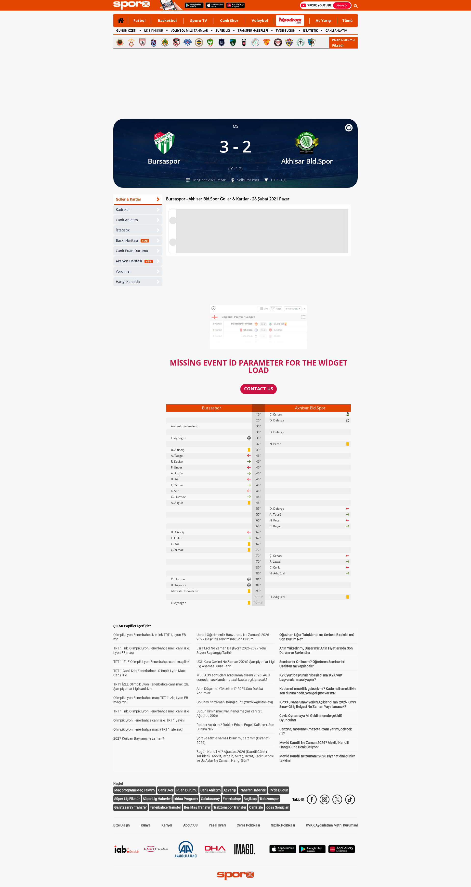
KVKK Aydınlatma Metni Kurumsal (332, 825)
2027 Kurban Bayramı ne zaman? (138, 738)
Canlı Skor (229, 20)
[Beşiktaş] (244, 42)
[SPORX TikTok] (350, 799)
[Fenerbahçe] (199, 42)
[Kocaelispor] (233, 42)
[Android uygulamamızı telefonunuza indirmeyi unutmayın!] (192, 7)
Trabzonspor (269, 799)
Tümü (347, 20)
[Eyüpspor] (289, 42)
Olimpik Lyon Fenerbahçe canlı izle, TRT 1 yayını (148, 720)
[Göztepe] (266, 42)
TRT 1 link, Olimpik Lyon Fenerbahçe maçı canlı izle (151, 711)
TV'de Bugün (278, 790)
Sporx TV (198, 20)
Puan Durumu (343, 40)
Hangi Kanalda (128, 281)
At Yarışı (323, 20)
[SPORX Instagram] (324, 799)
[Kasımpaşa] (187, 42)
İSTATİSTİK (310, 30)
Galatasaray (210, 799)
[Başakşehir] (221, 42)
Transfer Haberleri (252, 790)
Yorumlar (123, 271)
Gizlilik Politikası (283, 825)
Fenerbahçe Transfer (165, 807)
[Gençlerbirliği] (120, 42)
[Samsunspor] (142, 42)
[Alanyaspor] (165, 42)
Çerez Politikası (248, 825)
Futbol (139, 20)
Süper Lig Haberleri (157, 799)
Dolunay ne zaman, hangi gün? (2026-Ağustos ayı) (234, 702)
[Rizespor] (255, 42)
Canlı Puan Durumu (132, 250)
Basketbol (167, 20)
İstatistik (123, 230)
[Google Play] (312, 851)
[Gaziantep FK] (176, 42)
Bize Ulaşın (121, 825)
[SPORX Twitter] (337, 799)
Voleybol (260, 20)
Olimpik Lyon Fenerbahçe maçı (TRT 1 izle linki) (148, 729)
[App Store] (282, 851)
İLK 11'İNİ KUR (153, 30)
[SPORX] (235, 876)
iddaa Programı (186, 799)
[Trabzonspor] (154, 42)
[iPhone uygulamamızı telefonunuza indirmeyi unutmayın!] (213, 7)
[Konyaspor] (300, 42)
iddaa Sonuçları (277, 807)
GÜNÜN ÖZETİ (126, 30)
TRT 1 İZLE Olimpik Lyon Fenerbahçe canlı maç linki (151, 662)
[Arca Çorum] (278, 42)
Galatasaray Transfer (130, 807)
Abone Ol (342, 5)
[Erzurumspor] (312, 42)
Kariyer (166, 825)
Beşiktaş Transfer (197, 807)
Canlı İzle (256, 807)
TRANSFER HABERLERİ (253, 30)
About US (190, 825)
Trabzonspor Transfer (229, 807)
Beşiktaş (250, 799)
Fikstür (338, 45)
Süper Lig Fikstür (127, 799)
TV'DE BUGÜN (285, 30)
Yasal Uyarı (217, 825)
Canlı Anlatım (127, 219)
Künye (145, 825)
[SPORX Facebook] (311, 799)
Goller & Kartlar (128, 199)
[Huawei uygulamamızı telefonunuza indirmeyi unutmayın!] (234, 7)
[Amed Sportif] (210, 42)
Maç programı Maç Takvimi (134, 790)
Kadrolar (123, 209)
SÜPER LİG (223, 30)
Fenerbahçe (232, 799)
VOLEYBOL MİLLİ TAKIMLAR (189, 30)
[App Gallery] (341, 851)
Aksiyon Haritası (134, 261)
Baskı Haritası (132, 240)
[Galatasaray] (131, 42)
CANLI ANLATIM (336, 30)
